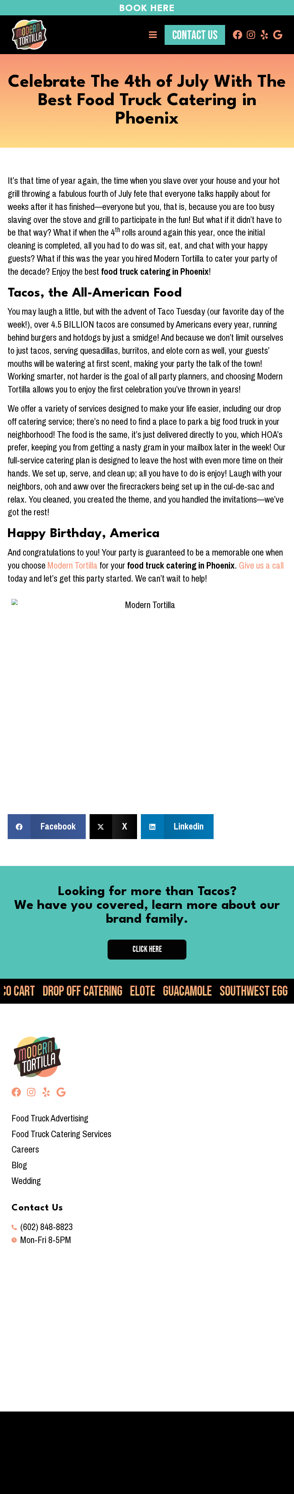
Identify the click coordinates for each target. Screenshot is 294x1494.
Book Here (147, 8)
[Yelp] (264, 35)
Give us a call (261, 565)
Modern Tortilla (72, 565)
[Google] (278, 35)
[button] (47, 826)
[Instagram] (251, 35)
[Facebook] (237, 35)
